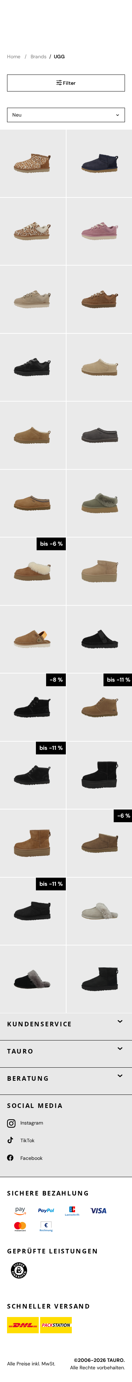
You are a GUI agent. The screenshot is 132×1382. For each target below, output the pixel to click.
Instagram (31, 1123)
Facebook (31, 1158)
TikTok (26, 1140)
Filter (69, 83)
